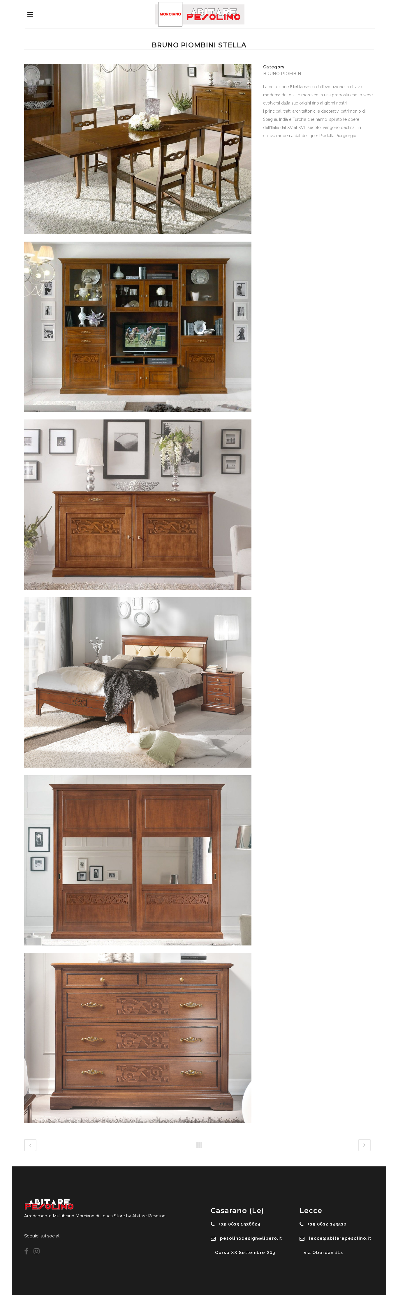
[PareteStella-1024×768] (137, 415)
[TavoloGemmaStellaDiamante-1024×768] (137, 237)
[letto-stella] (137, 771)
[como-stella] (137, 1127)
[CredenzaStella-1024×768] (137, 593)
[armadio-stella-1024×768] (137, 949)
